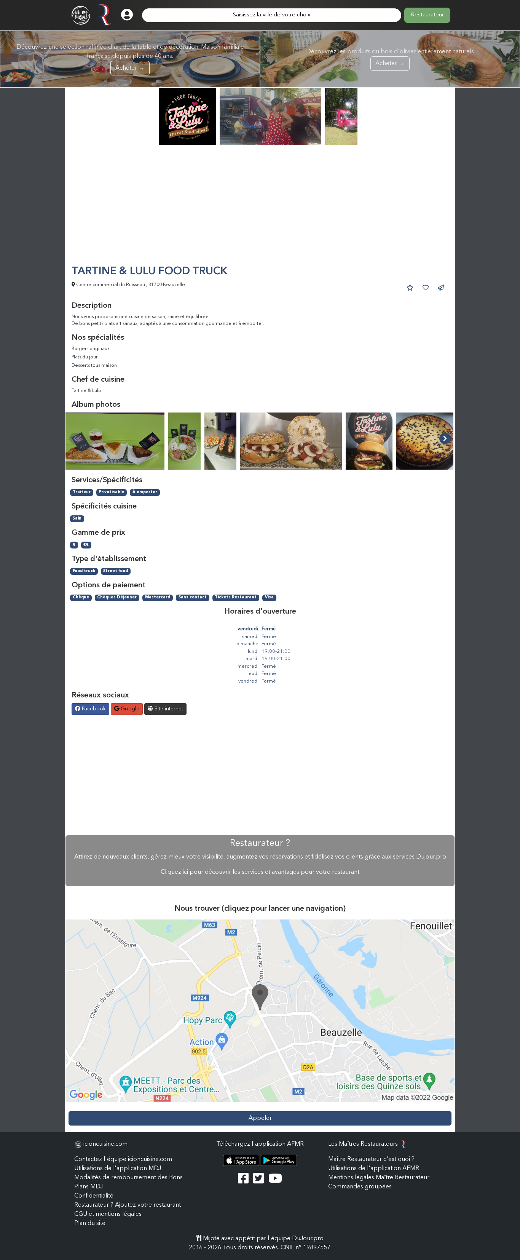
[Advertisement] (260, 208)
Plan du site (89, 1223)
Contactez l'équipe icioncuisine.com (123, 1159)
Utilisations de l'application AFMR (373, 1169)
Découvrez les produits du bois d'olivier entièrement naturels (390, 58)
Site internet (168, 709)
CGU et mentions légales (108, 1214)
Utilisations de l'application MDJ (117, 1169)
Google (129, 709)
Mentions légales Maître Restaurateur (378, 1178)
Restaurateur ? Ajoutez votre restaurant (127, 1205)
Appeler (260, 1118)
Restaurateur (427, 15)
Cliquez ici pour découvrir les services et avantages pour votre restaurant (260, 872)
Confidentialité (93, 1196)
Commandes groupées (360, 1187)
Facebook (93, 709)
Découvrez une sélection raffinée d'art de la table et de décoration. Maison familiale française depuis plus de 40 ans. (130, 57)
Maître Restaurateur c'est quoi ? (371, 1159)
